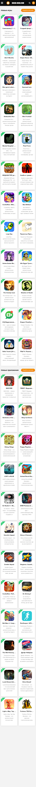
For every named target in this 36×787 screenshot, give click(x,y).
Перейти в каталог (28, 10)
